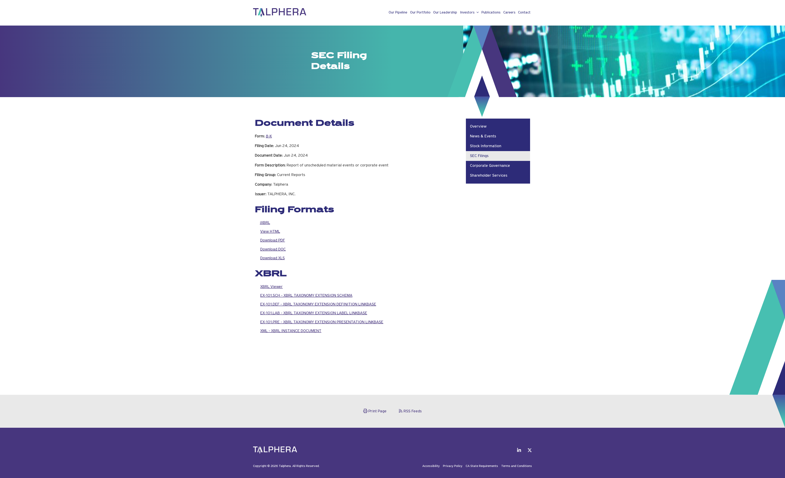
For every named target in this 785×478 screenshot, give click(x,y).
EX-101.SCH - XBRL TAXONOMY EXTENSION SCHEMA (306, 296)
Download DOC (273, 249)
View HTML (270, 232)
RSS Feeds (413, 411)
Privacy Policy (452, 466)
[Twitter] (529, 450)
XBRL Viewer (271, 287)
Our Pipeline (398, 13)
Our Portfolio (420, 13)
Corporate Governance (490, 166)
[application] (476, 12)
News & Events (483, 136)
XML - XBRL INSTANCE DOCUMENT (290, 331)
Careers (509, 13)
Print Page (377, 411)
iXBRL (265, 223)
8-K (269, 136)
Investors (467, 13)
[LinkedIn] (519, 450)
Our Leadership (445, 13)
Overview (478, 127)
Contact (524, 13)
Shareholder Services (488, 176)
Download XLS (272, 258)
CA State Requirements (482, 466)
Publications (490, 13)
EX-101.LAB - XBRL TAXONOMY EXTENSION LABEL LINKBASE (313, 313)
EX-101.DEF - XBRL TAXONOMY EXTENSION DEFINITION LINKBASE (318, 304)
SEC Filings (479, 156)
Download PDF (272, 240)
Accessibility (431, 466)
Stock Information (485, 146)
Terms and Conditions (516, 466)
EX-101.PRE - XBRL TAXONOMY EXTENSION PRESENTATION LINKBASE (321, 322)
